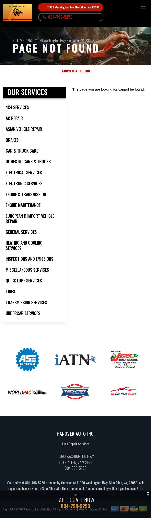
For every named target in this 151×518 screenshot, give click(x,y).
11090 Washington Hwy (50, 40)
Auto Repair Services (75, 443)
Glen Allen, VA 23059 (80, 40)
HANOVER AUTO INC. (75, 71)
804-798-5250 (60, 17)
